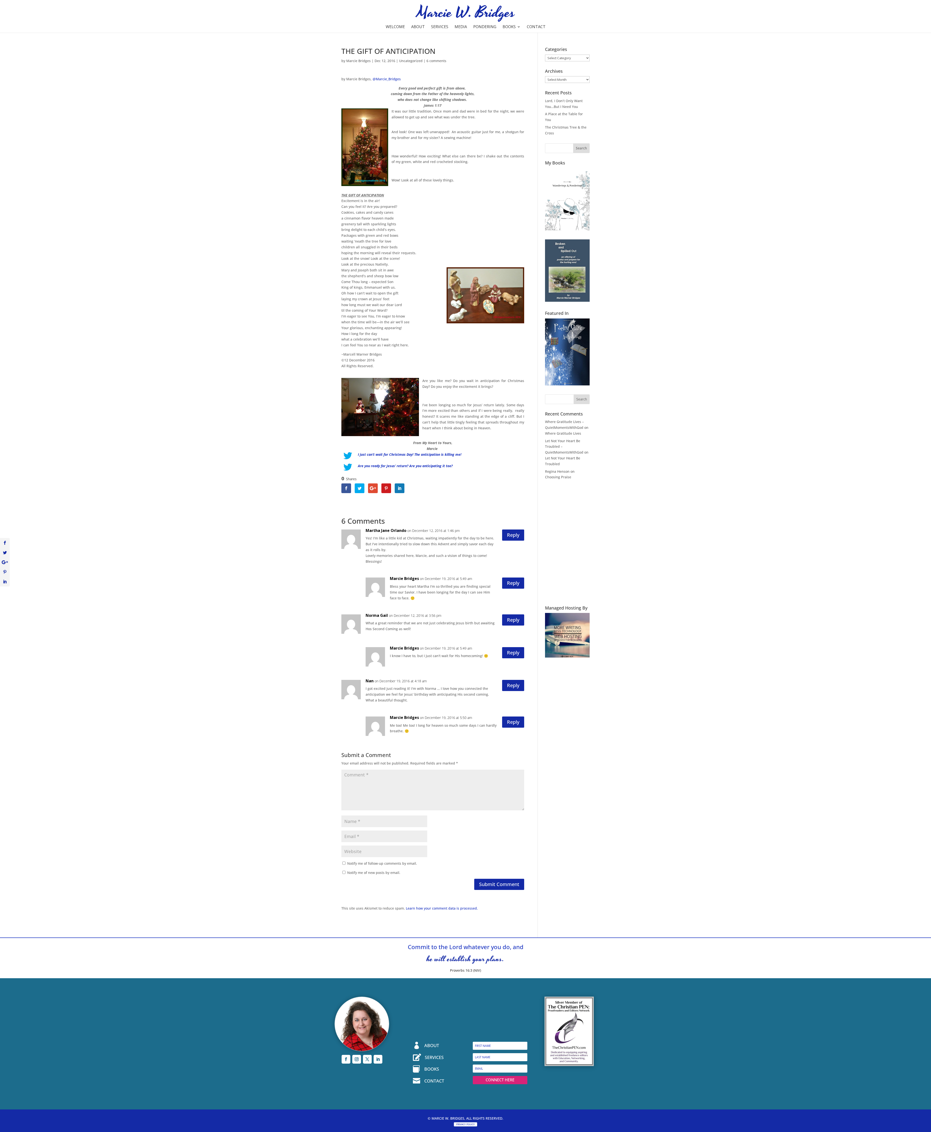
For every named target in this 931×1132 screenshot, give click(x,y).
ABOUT (431, 1045)
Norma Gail (377, 615)
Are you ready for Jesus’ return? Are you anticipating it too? (405, 466)
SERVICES (434, 1057)
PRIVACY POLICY (465, 1124)
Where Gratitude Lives (563, 433)
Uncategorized (411, 60)
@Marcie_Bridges (387, 79)
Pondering (484, 27)
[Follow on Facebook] (346, 1059)
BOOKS (431, 1069)
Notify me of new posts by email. (373, 872)
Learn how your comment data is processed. (442, 908)
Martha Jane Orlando (386, 530)
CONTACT (434, 1081)
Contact (536, 27)
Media (461, 27)
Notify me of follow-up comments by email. (382, 863)
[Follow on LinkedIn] (378, 1059)
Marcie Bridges (358, 60)
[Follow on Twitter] (367, 1059)
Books (509, 27)
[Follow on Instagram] (356, 1059)
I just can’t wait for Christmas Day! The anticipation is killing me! (410, 454)
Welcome (395, 27)
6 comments (436, 60)
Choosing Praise (558, 477)
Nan (370, 681)
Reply (513, 535)
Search (581, 148)
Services (439, 27)
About (418, 27)
